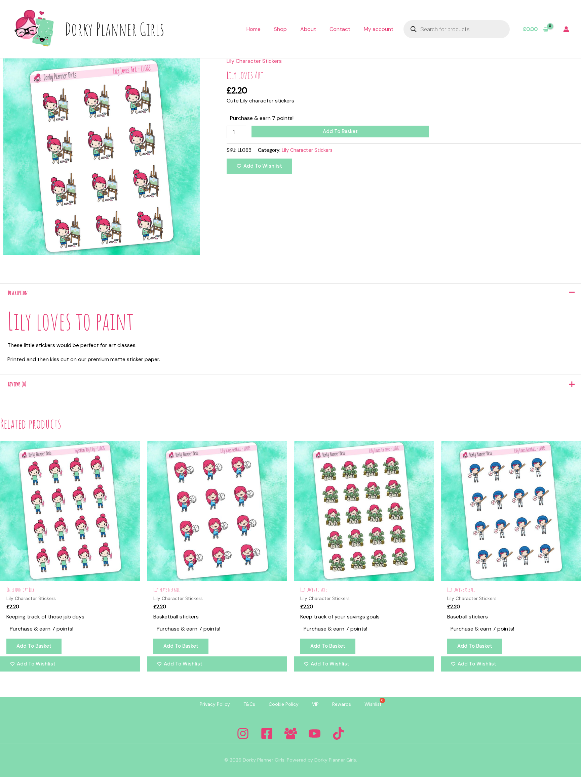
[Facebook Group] (290, 733)
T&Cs (249, 704)
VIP (315, 704)
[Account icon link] (566, 29)
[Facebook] (267, 733)
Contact (340, 29)
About (308, 29)
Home (253, 29)
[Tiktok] (338, 733)
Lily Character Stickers (254, 60)
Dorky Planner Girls (114, 29)
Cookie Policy (284, 704)
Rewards (341, 704)
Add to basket (340, 131)
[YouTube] (314, 733)
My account (378, 29)
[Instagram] (243, 733)
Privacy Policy (215, 704)
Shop (280, 29)
